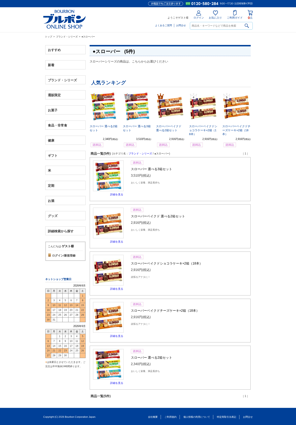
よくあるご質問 (163, 25)
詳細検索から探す (61, 231)
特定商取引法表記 (226, 417)
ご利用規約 (171, 417)
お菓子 (53, 110)
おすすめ (54, 50)
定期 (51, 185)
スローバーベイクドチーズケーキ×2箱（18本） (236, 130)
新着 (51, 65)
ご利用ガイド (235, 17)
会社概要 (153, 417)
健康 (51, 140)
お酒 (51, 200)
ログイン (199, 17)
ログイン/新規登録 (64, 255)
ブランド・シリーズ (67, 36)
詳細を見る (116, 194)
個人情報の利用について (196, 417)
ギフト (53, 155)
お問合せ (181, 25)
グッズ (53, 215)
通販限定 (54, 95)
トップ (48, 36)
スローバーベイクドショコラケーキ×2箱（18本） (203, 130)
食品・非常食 (57, 125)
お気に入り (215, 17)
